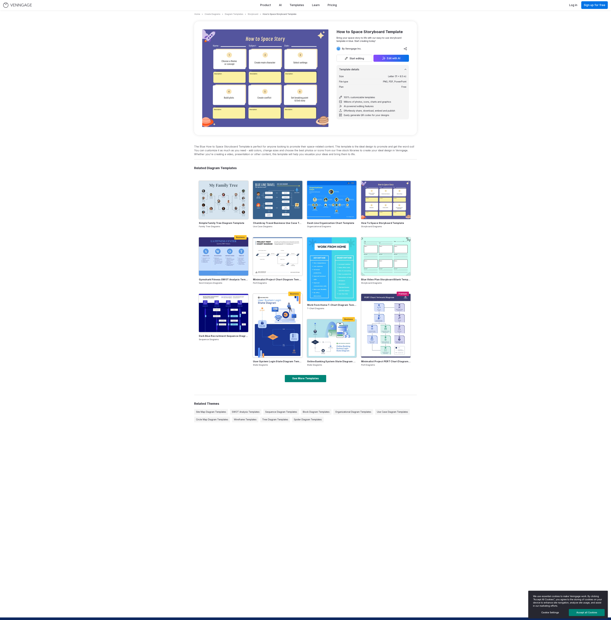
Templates (297, 5)
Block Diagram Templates (316, 411)
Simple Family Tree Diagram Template (221, 223)
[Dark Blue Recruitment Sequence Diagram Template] (223, 313)
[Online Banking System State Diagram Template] (331, 338)
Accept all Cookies (586, 612)
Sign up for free (594, 5)
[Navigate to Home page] (17, 5)
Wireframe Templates (245, 419)
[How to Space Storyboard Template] (386, 200)
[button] (354, 58)
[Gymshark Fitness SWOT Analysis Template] (223, 256)
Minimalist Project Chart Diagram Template (277, 279)
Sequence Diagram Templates (281, 411)
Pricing (332, 5)
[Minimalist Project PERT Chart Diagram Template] (386, 325)
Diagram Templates (234, 14)
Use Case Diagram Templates (392, 411)
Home (197, 14)
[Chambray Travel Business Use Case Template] (277, 200)
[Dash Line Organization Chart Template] (331, 200)
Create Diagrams (212, 14)
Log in (573, 5)
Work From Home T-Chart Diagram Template (331, 305)
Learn (316, 5)
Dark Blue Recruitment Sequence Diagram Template (223, 336)
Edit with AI (393, 58)
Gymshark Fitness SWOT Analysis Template (223, 279)
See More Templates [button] (305, 378)
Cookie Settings (550, 612)
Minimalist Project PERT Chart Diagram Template (386, 361)
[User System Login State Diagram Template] (277, 325)
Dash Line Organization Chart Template (330, 223)
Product (265, 5)
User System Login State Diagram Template (277, 361)
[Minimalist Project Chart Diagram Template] (277, 256)
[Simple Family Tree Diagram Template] (223, 200)
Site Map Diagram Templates (211, 411)
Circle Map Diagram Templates (212, 419)
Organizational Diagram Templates (353, 411)
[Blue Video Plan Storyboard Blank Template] (386, 256)
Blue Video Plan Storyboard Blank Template (386, 279)
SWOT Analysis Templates (246, 411)
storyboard (253, 14)
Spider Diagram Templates (308, 419)
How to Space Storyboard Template (382, 223)
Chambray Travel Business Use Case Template (277, 223)
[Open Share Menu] (405, 48)
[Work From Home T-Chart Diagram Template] (331, 269)
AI (280, 5)
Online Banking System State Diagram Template (331, 361)
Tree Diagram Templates (275, 419)
